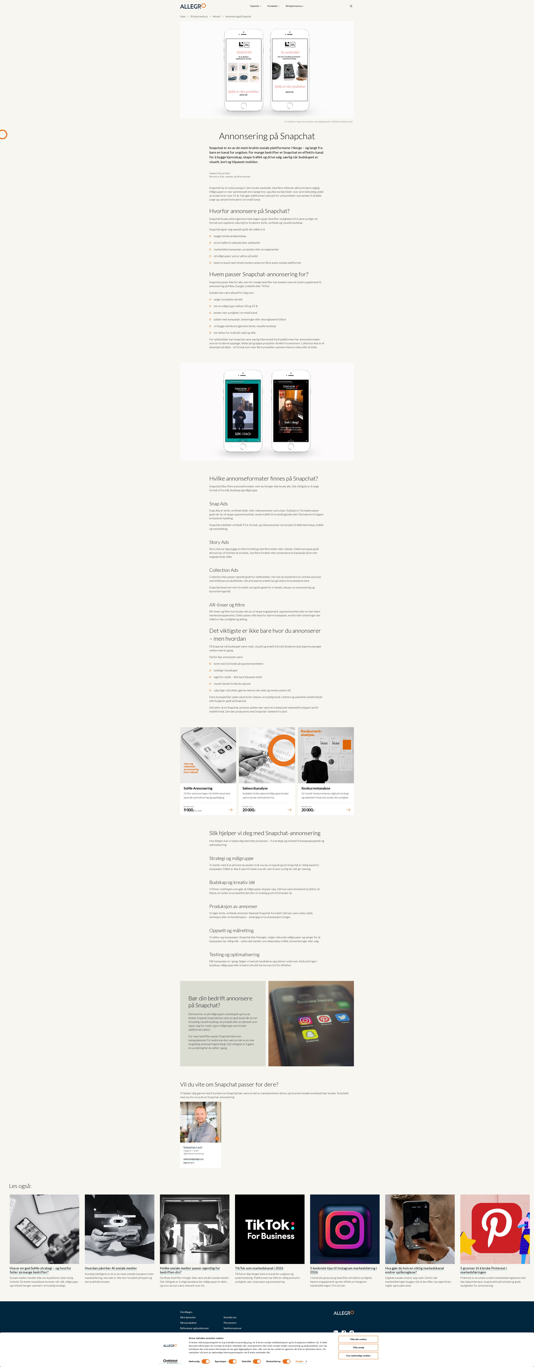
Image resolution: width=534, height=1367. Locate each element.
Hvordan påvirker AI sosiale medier (111, 1268)
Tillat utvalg (358, 1347)
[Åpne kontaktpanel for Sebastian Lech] (200, 1135)
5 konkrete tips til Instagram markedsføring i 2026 (343, 1270)
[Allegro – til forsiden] (193, 6)
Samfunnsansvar (233, 1328)
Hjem (183, 16)
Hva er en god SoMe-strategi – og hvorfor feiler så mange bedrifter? (40, 1270)
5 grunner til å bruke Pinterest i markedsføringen (483, 1270)
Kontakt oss (230, 1317)
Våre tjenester (188, 1317)
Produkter (273, 6)
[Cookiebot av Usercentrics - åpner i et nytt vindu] (170, 1362)
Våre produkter (188, 1322)
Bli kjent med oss (295, 6)
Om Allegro (186, 1312)
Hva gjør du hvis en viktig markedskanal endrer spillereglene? (414, 1270)
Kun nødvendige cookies (358, 1356)
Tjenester (255, 6)
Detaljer (299, 1361)
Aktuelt (216, 16)
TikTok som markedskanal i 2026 (259, 1268)
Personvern (230, 1322)
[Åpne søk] (351, 6)
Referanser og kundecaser (194, 1328)
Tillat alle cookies (358, 1339)
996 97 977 (188, 1163)
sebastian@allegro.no (193, 1159)
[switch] (233, 1361)
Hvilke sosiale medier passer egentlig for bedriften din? (190, 1270)
